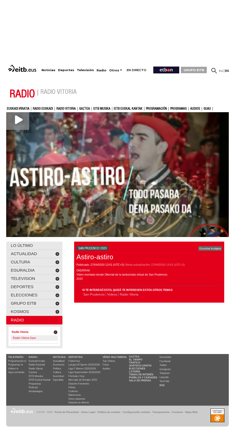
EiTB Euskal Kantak (40, 379)
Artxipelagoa (35, 391)
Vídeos (112, 294)
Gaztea (33, 372)
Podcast (33, 387)
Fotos (106, 364)
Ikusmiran (58, 376)
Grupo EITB (23, 303)
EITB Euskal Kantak (128, 109)
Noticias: (59, 357)
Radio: (33, 357)
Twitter (163, 365)
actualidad (24, 253)
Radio (17, 320)
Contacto (177, 412)
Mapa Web (191, 412)
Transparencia (160, 412)
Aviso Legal (88, 412)
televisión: (16, 357)
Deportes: (75, 357)
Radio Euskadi (43, 109)
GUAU (207, 109)
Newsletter (165, 357)
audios (195, 109)
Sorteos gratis (140, 365)
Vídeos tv (13, 368)
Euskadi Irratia (18, 109)
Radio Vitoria (66, 109)
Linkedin (164, 377)
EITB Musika (101, 109)
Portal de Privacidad (67, 412)
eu (221, 71)
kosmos (20, 311)
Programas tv (15, 364)
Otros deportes (76, 398)
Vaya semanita (16, 372)
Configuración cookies (136, 412)
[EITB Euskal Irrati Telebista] (22, 68)
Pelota (71, 387)
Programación (156, 109)
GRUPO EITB (194, 70)
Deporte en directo (78, 402)
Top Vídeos (109, 361)
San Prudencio (94, 294)
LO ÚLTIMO (22, 245)
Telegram (164, 373)
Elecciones (137, 368)
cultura (20, 262)
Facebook (165, 361)
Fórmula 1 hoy (76, 376)
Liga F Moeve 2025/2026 (82, 368)
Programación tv (17, 361)
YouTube (164, 381)
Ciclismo (73, 391)
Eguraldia (58, 379)
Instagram (165, 369)
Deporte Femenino (78, 383)
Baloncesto (74, 394)
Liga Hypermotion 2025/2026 (84, 372)
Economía (58, 364)
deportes (22, 287)
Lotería (134, 371)
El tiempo (136, 359)
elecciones (24, 295)
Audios (106, 368)
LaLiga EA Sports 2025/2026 (84, 364)
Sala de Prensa (140, 380)
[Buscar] (214, 70)
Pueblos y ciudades (143, 377)
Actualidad (58, 361)
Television (23, 278)
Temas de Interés (141, 374)
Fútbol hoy (74, 361)
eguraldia (23, 270)
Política (57, 368)
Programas (178, 109)
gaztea (84, 109)
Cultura (57, 372)
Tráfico (134, 362)
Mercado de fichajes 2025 (82, 379)
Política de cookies (109, 412)
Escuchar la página (210, 248)
